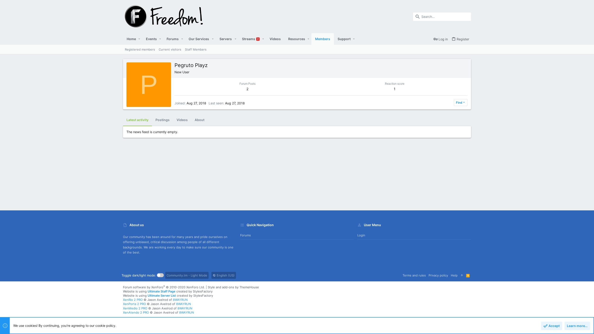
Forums (245, 235)
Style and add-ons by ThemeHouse (233, 287)
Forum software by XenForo (164, 287)
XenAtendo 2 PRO (136, 312)
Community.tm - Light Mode (187, 275)
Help (454, 275)
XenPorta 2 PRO (134, 304)
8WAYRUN (180, 300)
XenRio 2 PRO (133, 300)
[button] (139, 39)
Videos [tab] (182, 120)
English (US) (225, 275)
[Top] (462, 275)
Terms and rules (414, 275)
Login (361, 235)
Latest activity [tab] (137, 120)
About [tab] (199, 120)
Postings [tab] (162, 120)
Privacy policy (438, 275)
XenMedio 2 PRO (135, 308)
